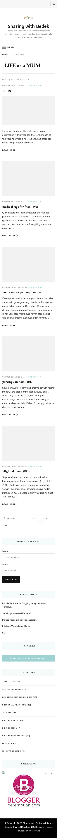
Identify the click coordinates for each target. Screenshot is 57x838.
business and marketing (17, 697)
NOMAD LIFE (9, 743)
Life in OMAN (9, 728)
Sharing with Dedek (28, 26)
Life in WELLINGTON (13, 735)
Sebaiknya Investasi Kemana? (16, 613)
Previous (10, 518)
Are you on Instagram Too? (30, 658)
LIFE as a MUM (35, 85)
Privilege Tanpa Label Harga (16, 626)
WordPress (34, 830)
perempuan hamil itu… (17, 382)
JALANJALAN (9, 712)
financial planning (14, 705)
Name (5, 551)
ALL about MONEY (12, 689)
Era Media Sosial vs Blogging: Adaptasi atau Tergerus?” (24, 605)
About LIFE (8, 681)
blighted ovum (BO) (15, 471)
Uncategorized (11, 751)
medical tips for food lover (20, 207)
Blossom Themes (43, 827)
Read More (9, 150)
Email (5, 564)
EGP (4, 632)
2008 (6, 91)
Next (6, 525)
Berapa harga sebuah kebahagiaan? (19, 619)
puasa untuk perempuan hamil (23, 292)
